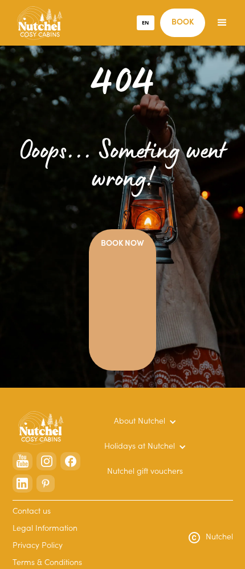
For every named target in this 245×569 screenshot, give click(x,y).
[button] (222, 23)
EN (145, 22)
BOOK (183, 23)
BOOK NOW (122, 244)
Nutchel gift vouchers (145, 472)
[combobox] (146, 22)
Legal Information (45, 529)
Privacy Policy (38, 546)
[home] (37, 23)
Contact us (32, 512)
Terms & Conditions (47, 563)
